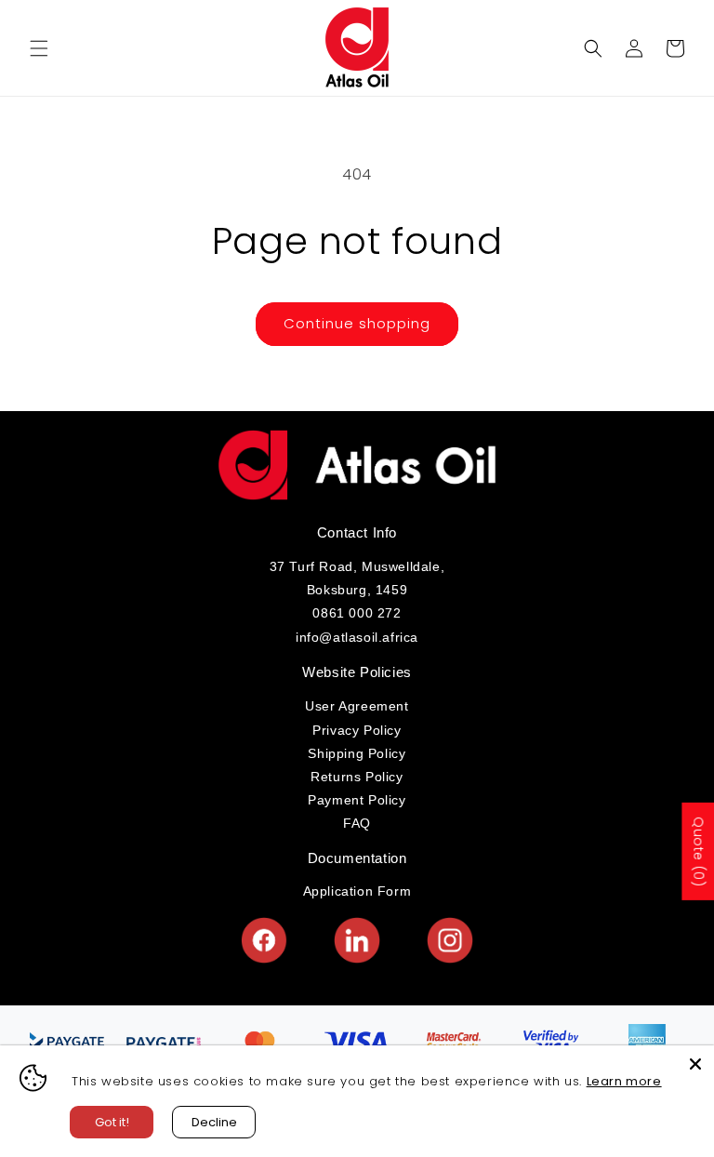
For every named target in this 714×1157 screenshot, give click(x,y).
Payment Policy (356, 799)
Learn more (624, 1081)
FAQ (357, 823)
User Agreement (356, 705)
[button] (39, 48)
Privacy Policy (356, 730)
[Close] (695, 1064)
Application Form (357, 891)
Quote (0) (698, 851)
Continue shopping (357, 323)
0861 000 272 (356, 612)
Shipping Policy (356, 753)
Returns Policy (357, 776)
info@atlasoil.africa (357, 637)
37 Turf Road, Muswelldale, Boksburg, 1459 (357, 578)
